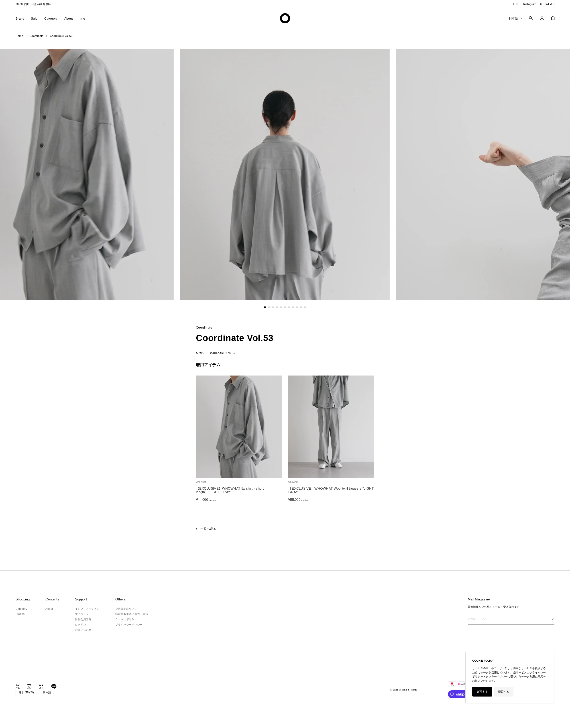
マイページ (82, 614)
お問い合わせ (83, 630)
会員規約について (126, 608)
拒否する (503, 691)
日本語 (513, 18)
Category (51, 18)
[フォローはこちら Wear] (41, 686)
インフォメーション (87, 608)
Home (19, 36)
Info (82, 18)
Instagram (529, 4)
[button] (265, 307)
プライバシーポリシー (128, 624)
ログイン (80, 624)
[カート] (552, 18)
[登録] (553, 619)
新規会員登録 (83, 619)
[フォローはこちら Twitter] (18, 687)
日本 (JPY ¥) (26, 692)
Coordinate (36, 36)
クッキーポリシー (497, 676)
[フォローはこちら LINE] (54, 686)
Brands (20, 614)
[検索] (531, 18)
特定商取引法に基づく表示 (131, 614)
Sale (34, 18)
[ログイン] (542, 18)
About (68, 18)
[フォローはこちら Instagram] (29, 686)
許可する (482, 691)
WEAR (550, 4)
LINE (516, 4)
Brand (20, 18)
